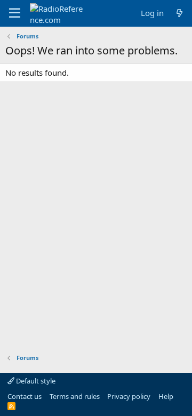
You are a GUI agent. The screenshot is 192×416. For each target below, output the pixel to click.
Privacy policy (128, 396)
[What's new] (179, 13)
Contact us (24, 396)
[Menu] (14, 13)
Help (165, 396)
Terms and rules (75, 396)
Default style (34, 381)
